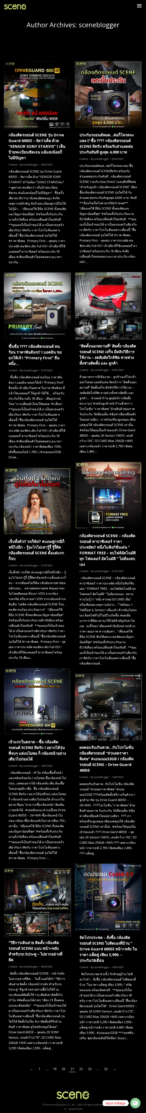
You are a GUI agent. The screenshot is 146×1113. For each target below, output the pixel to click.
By (29, 164)
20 (63, 1069)
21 (72, 1069)
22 (81, 1069)
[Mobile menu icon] (139, 6)
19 (54, 1069)
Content (13, 164)
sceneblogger (99, 24)
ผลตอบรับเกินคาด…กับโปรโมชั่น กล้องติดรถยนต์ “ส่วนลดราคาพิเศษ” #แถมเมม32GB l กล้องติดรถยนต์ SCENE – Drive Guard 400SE (106, 759)
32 (106, 1069)
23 (89, 1069)
